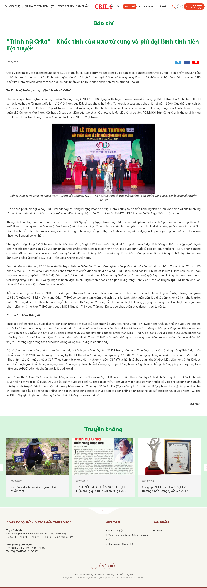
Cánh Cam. (139, 577)
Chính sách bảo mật (106, 574)
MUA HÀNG (146, 6)
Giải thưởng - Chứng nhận (121, 544)
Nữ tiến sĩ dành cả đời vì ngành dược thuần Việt (34, 489)
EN (180, 6)
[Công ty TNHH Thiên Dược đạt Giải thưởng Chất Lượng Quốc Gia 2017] (169, 456)
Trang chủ (5, 6)
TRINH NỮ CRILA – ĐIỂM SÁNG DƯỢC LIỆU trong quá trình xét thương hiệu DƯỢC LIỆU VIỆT (100, 489)
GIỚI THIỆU (15, 6)
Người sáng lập (115, 530)
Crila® (159, 530)
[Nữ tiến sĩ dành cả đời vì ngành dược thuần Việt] (37, 456)
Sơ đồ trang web (126, 574)
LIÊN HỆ (162, 6)
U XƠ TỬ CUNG (65, 6)
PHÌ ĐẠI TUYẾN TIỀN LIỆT (39, 6)
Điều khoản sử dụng (84, 574)
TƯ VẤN (115, 6)
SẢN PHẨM (82, 6)
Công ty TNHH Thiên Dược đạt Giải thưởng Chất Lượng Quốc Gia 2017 (165, 489)
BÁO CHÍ (130, 6)
